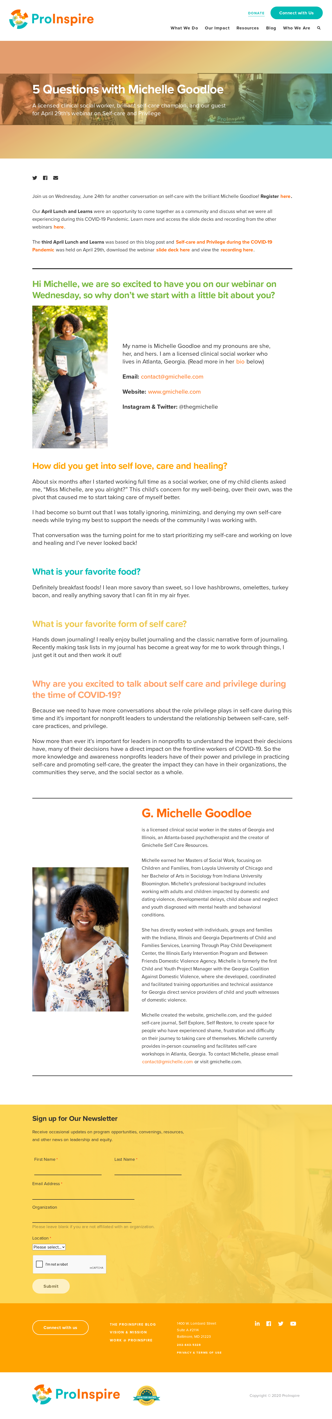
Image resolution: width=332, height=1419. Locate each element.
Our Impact (217, 28)
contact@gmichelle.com (172, 376)
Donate (256, 13)
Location (40, 1238)
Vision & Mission (128, 1332)
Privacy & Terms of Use (199, 1352)
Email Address (46, 1183)
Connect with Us (296, 13)
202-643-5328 (189, 1345)
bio (240, 361)
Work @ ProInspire (131, 1340)
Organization (44, 1207)
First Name (44, 1159)
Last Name (124, 1159)
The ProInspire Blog (133, 1324)
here (285, 196)
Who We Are (296, 28)
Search (319, 28)
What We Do (184, 28)
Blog (271, 28)
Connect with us (61, 1327)
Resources (247, 28)
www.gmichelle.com (174, 391)
